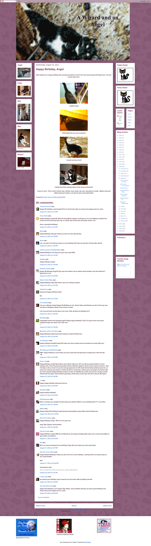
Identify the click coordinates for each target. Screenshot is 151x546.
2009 (120, 228)
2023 (120, 140)
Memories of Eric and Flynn (49, 331)
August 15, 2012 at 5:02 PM (49, 346)
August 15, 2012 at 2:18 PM (49, 276)
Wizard (130, 120)
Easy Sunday (123, 188)
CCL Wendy (44, 302)
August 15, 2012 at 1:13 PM (49, 212)
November (124, 171)
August (123, 178)
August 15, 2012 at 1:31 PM (49, 255)
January (123, 220)
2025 (120, 135)
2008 (120, 231)
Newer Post (40, 506)
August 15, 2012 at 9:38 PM (49, 376)
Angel (129, 122)
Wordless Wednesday (124, 202)
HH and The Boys (46, 418)
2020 (120, 147)
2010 (120, 226)
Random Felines (45, 268)
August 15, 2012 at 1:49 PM (49, 264)
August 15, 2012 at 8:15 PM (49, 357)
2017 (120, 154)
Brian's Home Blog (46, 280)
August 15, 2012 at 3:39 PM (49, 327)
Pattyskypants (44, 399)
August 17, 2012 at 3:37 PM (49, 448)
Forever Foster (45, 431)
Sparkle (42, 259)
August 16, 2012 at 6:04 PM (49, 395)
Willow (42, 408)
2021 (120, 145)
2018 (120, 152)
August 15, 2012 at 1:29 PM (49, 246)
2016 (120, 157)
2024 (120, 138)
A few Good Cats (45, 206)
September (124, 176)
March (122, 216)
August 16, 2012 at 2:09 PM (49, 386)
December (124, 168)
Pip (41, 442)
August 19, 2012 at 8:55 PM (49, 493)
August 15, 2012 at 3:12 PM (49, 298)
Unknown (121, 124)
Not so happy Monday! (124, 194)
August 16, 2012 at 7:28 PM (49, 404)
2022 (120, 142)
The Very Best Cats (46, 486)
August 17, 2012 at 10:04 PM (49, 463)
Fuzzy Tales (44, 216)
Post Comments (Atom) (78, 511)
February (123, 218)
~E (41, 380)
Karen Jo (43, 361)
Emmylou (43, 390)
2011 (120, 223)
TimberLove (44, 289)
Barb (41, 231)
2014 (120, 161)
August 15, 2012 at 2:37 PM (49, 285)
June (122, 209)
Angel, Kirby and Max (120, 118)
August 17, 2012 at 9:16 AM (49, 438)
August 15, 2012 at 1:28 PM (49, 236)
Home (74, 506)
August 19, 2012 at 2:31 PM (49, 472)
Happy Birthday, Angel (124, 191)
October (123, 173)
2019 (120, 150)
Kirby (129, 125)
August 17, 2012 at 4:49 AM (49, 427)
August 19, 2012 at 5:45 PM (49, 482)
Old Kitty (43, 318)
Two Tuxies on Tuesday (124, 181)
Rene (41, 240)
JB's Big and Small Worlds (48, 350)
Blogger (88, 542)
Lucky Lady (44, 476)
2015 (120, 159)
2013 (120, 164)
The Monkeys (44, 340)
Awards (130, 117)
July (122, 206)
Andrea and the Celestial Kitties (50, 250)
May (122, 211)
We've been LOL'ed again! (124, 184)
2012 (120, 166)
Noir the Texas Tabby (47, 452)
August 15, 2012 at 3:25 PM (49, 314)
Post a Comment (43, 497)
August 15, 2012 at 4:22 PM (49, 336)
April (122, 213)
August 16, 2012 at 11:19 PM (49, 414)
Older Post (107, 506)
